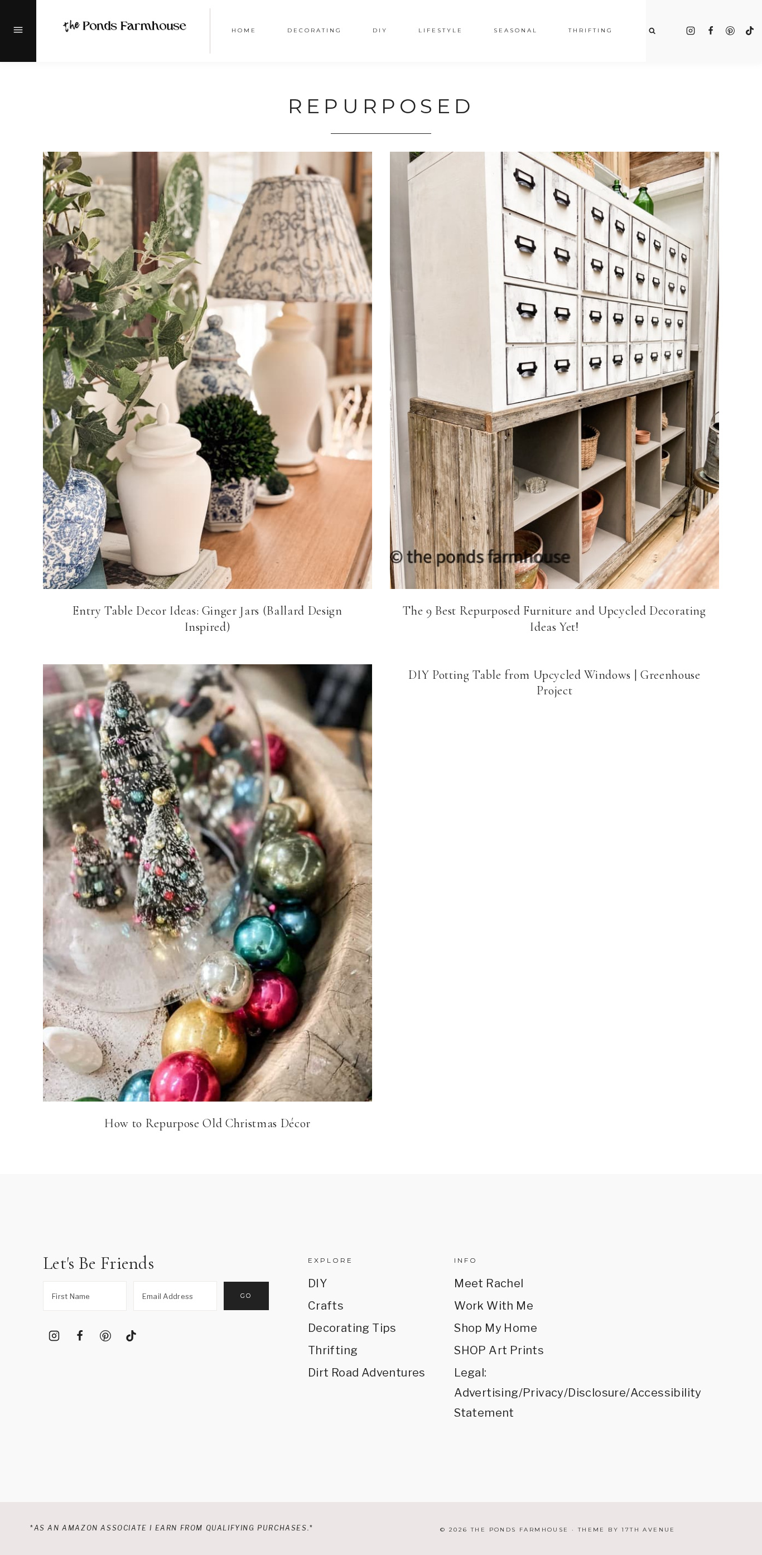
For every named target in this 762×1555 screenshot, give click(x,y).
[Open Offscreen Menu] (18, 31)
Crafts (326, 1305)
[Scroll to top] (738, 1416)
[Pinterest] (730, 31)
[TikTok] (750, 31)
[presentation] (207, 371)
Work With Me (493, 1305)
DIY (317, 1283)
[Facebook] (711, 31)
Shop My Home (495, 1328)
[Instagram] (691, 31)
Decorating (314, 30)
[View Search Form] (651, 31)
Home (244, 30)
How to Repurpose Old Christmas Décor (207, 1123)
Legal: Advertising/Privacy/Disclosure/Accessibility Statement (513, 1392)
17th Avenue (648, 1529)
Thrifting (333, 1350)
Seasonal (516, 30)
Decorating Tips (352, 1328)
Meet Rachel (488, 1283)
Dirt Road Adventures (367, 1372)
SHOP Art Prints (499, 1350)
